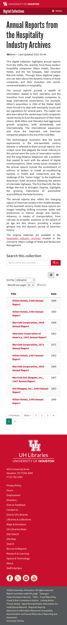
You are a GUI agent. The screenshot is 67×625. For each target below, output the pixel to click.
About (10, 563)
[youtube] (34, 578)
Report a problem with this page (22, 593)
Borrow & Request (16, 549)
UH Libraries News (17, 529)
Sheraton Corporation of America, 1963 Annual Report (29, 335)
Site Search (13, 534)
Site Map (11, 539)
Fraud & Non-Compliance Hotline (23, 600)
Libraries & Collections (19, 519)
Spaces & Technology (18, 558)
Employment (13, 495)
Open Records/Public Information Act (40, 604)
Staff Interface (14, 568)
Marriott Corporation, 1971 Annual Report (28, 346)
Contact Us (12, 510)
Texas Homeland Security (19, 597)
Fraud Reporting (48, 597)
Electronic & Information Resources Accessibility (30, 610)
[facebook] (10, 578)
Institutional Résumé (17, 607)
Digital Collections (13, 11)
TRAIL (35, 597)
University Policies (15, 621)
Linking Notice (47, 600)
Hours (10, 490)
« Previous (14, 415)
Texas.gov (44, 593)
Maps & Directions (16, 524)
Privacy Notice (13, 604)
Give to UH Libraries (17, 514)
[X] (18, 578)
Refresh (42, 285)
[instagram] (26, 578)
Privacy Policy (14, 485)
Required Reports (36, 607)
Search (10, 544)
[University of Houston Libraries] (33, 451)
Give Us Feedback (16, 505)
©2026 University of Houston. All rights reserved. (30, 590)
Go (57, 262)
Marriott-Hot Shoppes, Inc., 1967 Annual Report (28, 379)
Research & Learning (18, 553)
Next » (27, 415)
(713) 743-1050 (14, 477)
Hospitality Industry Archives (24, 238)
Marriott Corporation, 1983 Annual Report (28, 368)
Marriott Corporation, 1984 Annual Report (28, 324)
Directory (12, 500)
